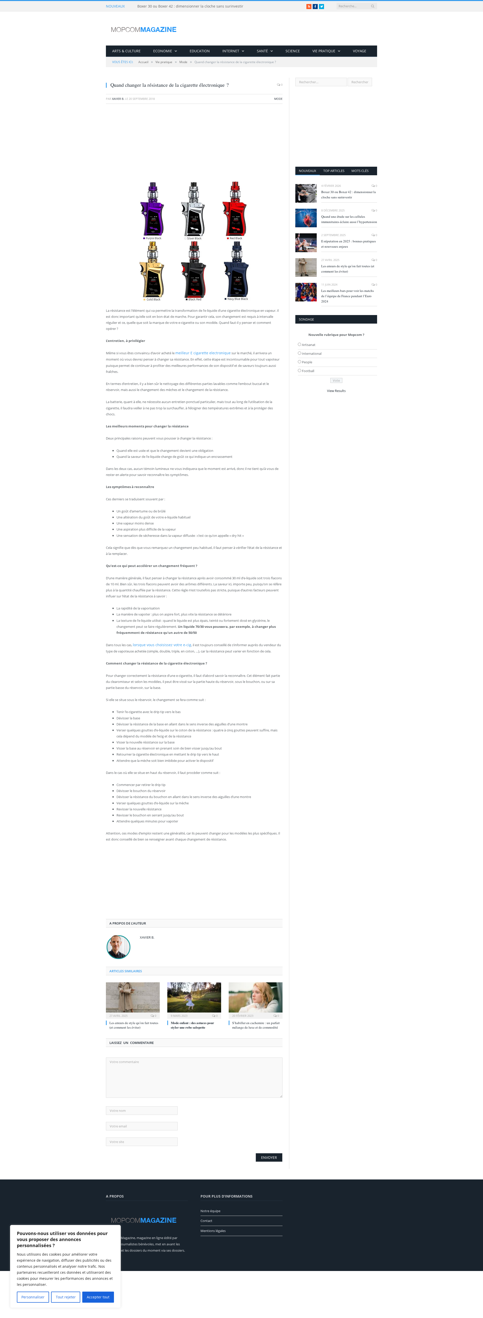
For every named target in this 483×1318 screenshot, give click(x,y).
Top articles (333, 170)
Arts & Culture (126, 51)
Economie (162, 51)
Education (200, 51)
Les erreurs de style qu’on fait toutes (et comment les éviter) (133, 1018)
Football (308, 371)
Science (293, 51)
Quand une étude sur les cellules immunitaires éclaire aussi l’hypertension (349, 219)
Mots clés (360, 170)
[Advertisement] (194, 144)
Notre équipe (210, 1204)
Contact (206, 1213)
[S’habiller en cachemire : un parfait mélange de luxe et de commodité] (256, 993)
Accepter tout (98, 1297)
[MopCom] (143, 28)
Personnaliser (33, 1297)
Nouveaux (307, 170)
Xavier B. (118, 99)
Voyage (359, 51)
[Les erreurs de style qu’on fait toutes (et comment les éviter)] (133, 993)
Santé (262, 51)
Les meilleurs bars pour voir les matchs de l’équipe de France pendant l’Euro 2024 (347, 295)
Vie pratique (323, 51)
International (311, 353)
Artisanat (308, 344)
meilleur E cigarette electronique (199, 352)
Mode (278, 99)
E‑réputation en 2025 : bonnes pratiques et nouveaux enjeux (348, 244)
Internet (230, 51)
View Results (336, 390)
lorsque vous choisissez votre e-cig (158, 638)
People (307, 362)
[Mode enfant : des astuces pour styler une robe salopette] (194, 993)
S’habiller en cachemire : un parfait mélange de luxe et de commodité (256, 1018)
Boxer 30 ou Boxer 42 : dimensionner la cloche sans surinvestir (190, 6)
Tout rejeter (66, 1297)
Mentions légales (213, 1223)
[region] (65, 1266)
